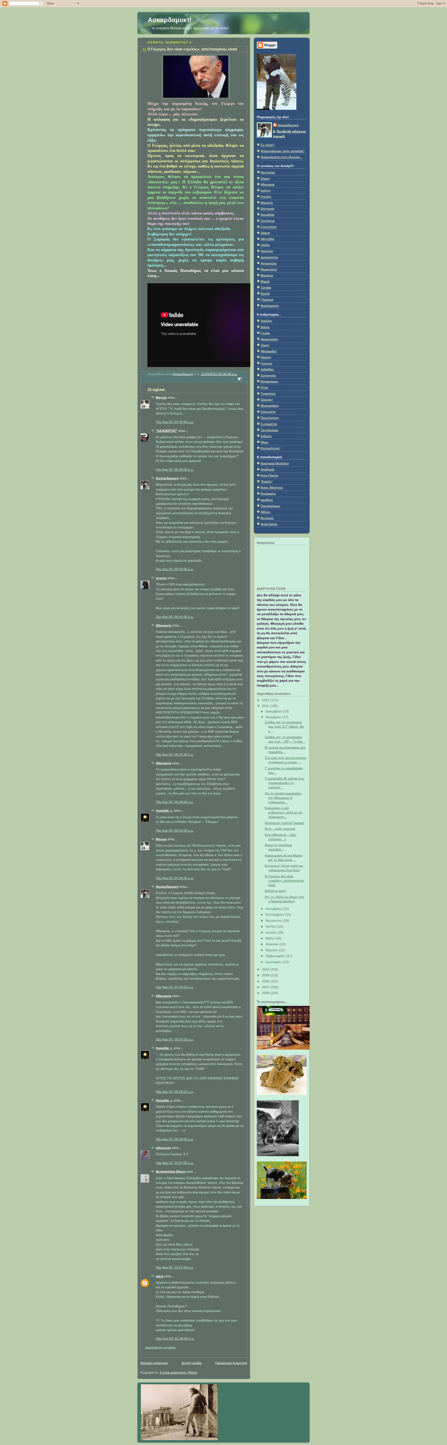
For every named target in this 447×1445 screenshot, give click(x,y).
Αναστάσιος (269, 524)
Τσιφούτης (268, 393)
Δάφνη (265, 233)
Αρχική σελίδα (191, 1363)
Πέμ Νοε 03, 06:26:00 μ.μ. (175, 802)
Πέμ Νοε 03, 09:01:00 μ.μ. (175, 1039)
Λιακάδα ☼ (164, 810)
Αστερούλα (269, 263)
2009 (266, 975)
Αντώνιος (267, 518)
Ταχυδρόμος (270, 430)
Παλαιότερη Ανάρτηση (231, 1363)
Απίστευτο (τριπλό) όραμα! (284, 823)
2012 (266, 700)
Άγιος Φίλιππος (272, 487)
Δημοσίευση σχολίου (160, 1347)
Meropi (161, 397)
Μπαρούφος (270, 381)
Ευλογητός (268, 375)
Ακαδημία (267, 469)
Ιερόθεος (267, 500)
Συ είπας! (267, 145)
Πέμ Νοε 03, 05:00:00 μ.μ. (175, 469)
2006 (266, 993)
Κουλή (265, 293)
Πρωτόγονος (270, 418)
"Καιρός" (267, 481)
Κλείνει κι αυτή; (275, 891)
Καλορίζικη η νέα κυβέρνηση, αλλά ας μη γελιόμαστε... (283, 812)
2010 (266, 969)
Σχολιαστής (269, 424)
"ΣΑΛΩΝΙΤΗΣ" (166, 431)
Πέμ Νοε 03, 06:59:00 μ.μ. (175, 830)
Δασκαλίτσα (269, 257)
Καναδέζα (267, 215)
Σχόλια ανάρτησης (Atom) (178, 1372)
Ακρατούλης (269, 339)
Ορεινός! (267, 399)
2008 (266, 981)
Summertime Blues (170, 1171)
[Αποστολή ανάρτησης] (239, 378)
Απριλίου (273, 944)
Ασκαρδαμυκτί (169, 19)
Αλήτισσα (267, 208)
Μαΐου (271, 938)
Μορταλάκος (270, 405)
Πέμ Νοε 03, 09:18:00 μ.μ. (175, 1139)
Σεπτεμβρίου (275, 914)
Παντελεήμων (270, 506)
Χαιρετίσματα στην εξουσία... (281, 157)
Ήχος (264, 387)
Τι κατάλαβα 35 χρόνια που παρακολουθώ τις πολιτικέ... (284, 783)
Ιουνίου (271, 932)
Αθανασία (163, 625)
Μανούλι (267, 202)
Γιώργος (266, 363)
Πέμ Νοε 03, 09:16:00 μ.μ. (175, 1092)
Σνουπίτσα (268, 227)
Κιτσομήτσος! (270, 448)
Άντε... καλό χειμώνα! (280, 829)
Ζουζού (266, 196)
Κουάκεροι (268, 493)
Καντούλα (268, 172)
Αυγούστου (274, 920)
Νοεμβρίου (274, 717)
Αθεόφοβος (269, 351)
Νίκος (265, 442)
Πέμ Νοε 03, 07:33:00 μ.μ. (175, 987)
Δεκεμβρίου (274, 711)
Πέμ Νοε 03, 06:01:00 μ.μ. (175, 617)
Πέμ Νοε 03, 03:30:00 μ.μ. (175, 422)
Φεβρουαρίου (276, 956)
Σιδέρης (266, 436)
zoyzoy (161, 578)
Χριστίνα (267, 251)
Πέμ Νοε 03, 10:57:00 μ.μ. (175, 1267)
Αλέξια (265, 245)
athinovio (163, 1148)
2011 (266, 706)
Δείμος (265, 327)
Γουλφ (265, 333)
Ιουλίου (271, 926)
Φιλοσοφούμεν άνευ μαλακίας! (283, 151)
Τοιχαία (266, 287)
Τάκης (265, 345)
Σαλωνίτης (268, 412)
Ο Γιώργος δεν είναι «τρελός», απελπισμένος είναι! (284, 880)
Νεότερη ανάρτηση (154, 1363)
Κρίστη (266, 190)
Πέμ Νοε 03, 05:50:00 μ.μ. (175, 569)
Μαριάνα (267, 275)
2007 (266, 987)
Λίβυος (266, 512)
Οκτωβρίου (274, 909)
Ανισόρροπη (270, 305)
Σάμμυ (265, 178)
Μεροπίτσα (269, 269)
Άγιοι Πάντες (270, 475)
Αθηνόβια (267, 239)
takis (159, 1276)
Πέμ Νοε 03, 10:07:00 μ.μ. (175, 1163)
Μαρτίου (272, 950)
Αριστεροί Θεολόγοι (275, 463)
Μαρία (265, 281)
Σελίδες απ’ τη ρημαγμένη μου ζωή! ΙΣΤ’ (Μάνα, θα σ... (284, 727)
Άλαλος (266, 357)
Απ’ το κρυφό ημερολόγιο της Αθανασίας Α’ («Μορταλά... (283, 798)
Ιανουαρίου (274, 962)
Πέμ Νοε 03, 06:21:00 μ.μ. (175, 754)
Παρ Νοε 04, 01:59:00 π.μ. (175, 1338)
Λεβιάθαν (267, 369)
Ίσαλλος (266, 321)
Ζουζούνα (268, 221)
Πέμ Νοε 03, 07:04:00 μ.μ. (175, 878)
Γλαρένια (267, 299)
